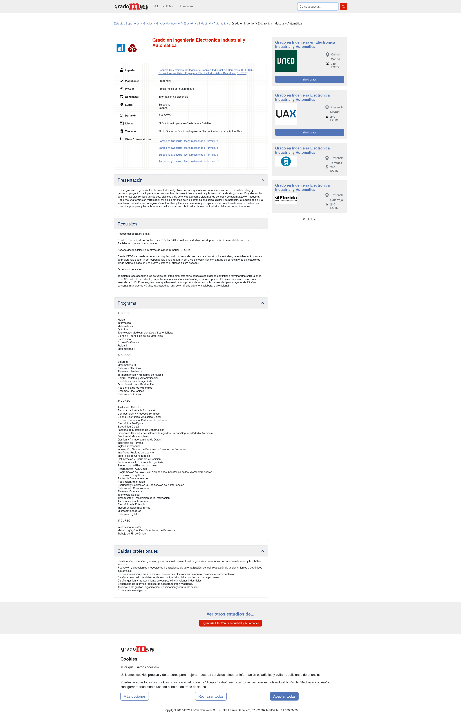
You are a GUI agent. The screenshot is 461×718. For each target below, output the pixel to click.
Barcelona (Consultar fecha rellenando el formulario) (188, 141)
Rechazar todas (210, 696)
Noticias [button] (168, 6)
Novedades (186, 6)
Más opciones (135, 696)
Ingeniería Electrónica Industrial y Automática (230, 623)
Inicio (156, 6)
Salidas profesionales (138, 551)
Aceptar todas (284, 696)
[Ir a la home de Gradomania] (131, 6)
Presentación (130, 180)
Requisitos (127, 223)
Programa (127, 303)
